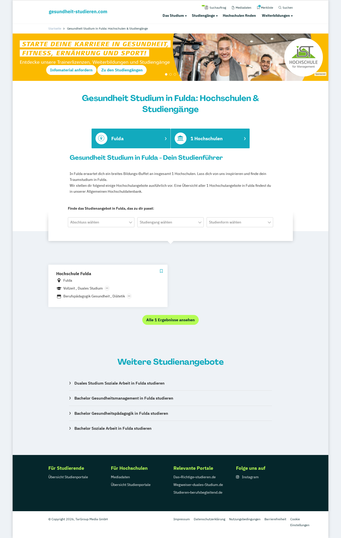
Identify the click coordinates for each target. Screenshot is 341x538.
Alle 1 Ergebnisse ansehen (170, 319)
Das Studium (173, 15)
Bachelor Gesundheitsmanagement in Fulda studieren (123, 398)
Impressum (181, 519)
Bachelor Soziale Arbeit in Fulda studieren (112, 428)
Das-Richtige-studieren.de (194, 477)
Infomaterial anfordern (71, 70)
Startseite (54, 28)
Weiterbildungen (276, 15)
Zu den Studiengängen (122, 70)
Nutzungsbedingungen (244, 519)
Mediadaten (120, 477)
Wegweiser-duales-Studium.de (198, 484)
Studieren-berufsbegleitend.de (197, 492)
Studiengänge (203, 15)
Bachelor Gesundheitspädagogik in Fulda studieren (121, 413)
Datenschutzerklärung (209, 519)
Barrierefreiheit (275, 519)
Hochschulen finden (239, 15)
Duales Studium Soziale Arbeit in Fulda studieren (119, 383)
